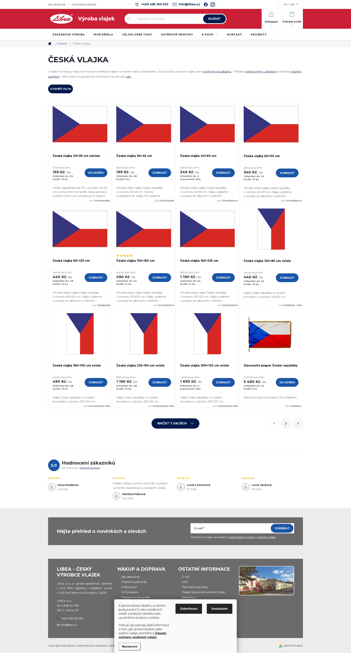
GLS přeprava (129, 592)
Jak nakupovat (56, 4)
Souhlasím (219, 608)
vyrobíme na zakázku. (217, 71)
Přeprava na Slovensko (135, 597)
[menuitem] (68, 34)
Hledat (214, 18)
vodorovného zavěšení (260, 71)
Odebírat (282, 528)
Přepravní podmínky (134, 582)
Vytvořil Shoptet (293, 645)
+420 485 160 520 (72, 618)
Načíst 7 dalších (173, 423)
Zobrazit (159, 172)
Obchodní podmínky (84, 4)
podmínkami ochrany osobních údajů (252, 537)
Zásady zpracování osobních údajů (203, 592)
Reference (188, 597)
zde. (129, 76)
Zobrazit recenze (90, 467)
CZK (292, 4)
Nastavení (129, 646)
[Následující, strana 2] (286, 423)
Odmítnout (188, 608)
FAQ (185, 582)
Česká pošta (129, 587)
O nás (185, 576)
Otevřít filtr (60, 89)
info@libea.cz (68, 625)
